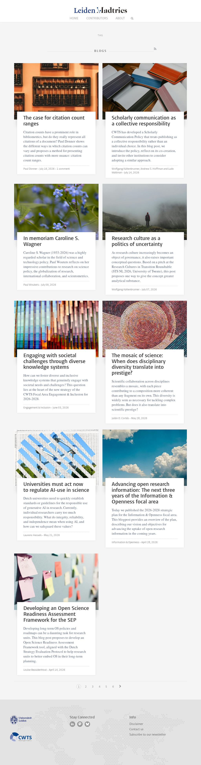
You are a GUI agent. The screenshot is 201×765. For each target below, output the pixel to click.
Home (74, 18)
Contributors (97, 18)
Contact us (136, 729)
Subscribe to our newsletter (147, 734)
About (120, 18)
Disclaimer (136, 724)
